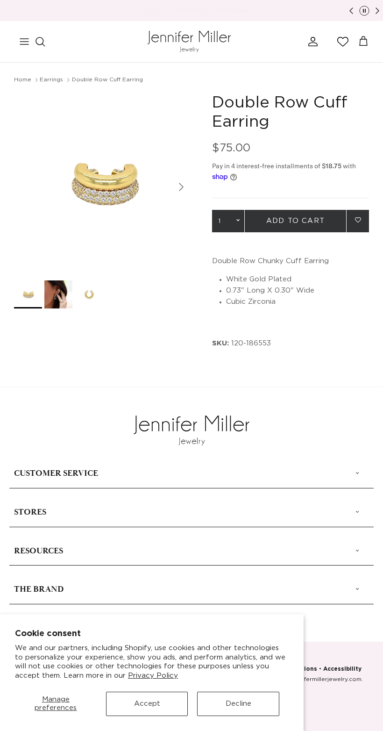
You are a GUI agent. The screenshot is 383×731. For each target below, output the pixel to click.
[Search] (45, 41)
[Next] (377, 10)
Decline (238, 704)
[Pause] (364, 10)
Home (22, 79)
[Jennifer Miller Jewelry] (189, 41)
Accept (147, 704)
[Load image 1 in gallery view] (103, 182)
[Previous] (351, 10)
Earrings (51, 79)
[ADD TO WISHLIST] (358, 220)
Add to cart (295, 221)
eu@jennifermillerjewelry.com (320, 679)
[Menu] (24, 41)
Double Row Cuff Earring (107, 79)
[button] (342, 41)
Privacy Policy (153, 676)
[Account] (311, 41)
